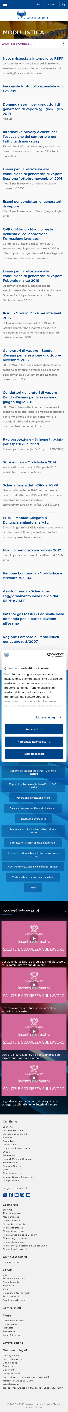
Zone (5, 1169)
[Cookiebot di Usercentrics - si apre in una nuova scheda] (48, 655)
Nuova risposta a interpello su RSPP (33, 58)
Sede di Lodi (10, 1155)
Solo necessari (34, 753)
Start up (7, 1209)
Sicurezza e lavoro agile (33, 818)
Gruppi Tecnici (11, 1180)
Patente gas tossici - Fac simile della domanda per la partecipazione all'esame (33, 618)
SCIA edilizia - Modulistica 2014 (29, 462)
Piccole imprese (12, 1213)
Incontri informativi (20, 911)
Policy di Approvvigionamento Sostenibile (26, 1377)
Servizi (7, 1269)
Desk (5, 1275)
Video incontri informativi (17, 1293)
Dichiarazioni (10, 1324)
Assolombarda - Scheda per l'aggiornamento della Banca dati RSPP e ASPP (31, 595)
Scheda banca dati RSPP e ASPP (30, 485)
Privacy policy (11, 1355)
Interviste (8, 1327)
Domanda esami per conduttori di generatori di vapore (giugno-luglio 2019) (33, 109)
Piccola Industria (12, 1173)
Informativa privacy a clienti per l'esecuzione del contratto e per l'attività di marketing (30, 136)
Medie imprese (11, 1217)
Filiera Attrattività (13, 1227)
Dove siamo (9, 1144)
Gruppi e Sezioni (12, 1166)
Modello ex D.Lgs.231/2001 (18, 1380)
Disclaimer (8, 1366)
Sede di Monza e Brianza (17, 1159)
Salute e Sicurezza (17, 43)
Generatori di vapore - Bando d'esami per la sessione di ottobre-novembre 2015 (32, 355)
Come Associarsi (15, 1256)
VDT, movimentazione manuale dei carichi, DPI (33, 866)
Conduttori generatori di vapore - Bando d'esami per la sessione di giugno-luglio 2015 (31, 397)
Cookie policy (10, 1362)
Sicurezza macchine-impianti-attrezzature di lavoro (33, 831)
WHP (33, 887)
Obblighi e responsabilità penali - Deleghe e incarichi (33, 772)
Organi (6, 1152)
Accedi (51, 4)
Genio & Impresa (12, 1335)
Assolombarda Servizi (15, 1300)
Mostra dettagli (46, 717)
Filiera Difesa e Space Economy (20, 1235)
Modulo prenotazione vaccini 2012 (32, 550)
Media (7, 1315)
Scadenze (8, 1285)
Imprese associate (13, 1130)
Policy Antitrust (11, 1373)
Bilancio (7, 1137)
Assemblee (9, 1141)
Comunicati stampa (14, 1320)
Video (6, 1289)
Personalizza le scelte (32, 741)
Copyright (8, 1370)
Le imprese (11, 1204)
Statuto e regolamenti (15, 1134)
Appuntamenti (11, 1282)
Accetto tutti (34, 729)
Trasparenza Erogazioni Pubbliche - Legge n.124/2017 (33, 1388)
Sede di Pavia (10, 1162)
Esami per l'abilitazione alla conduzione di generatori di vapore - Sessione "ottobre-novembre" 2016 (34, 173)
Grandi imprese (11, 1220)
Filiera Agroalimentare (15, 1224)
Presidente (9, 1331)
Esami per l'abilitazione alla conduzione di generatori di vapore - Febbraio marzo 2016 (34, 275)
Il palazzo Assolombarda (17, 1148)
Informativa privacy (14, 1359)
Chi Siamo (10, 1121)
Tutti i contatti (11, 1296)
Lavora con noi (13, 1342)
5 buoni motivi (11, 1262)
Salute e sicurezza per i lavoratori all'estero (33, 808)
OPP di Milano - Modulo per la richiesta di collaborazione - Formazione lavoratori (28, 233)
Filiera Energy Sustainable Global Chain (25, 1245)
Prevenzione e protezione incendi (33, 797)
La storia (8, 1127)
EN (38, 4)
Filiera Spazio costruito (16, 1249)
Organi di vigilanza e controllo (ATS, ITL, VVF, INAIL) (33, 786)
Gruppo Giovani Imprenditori (19, 1177)
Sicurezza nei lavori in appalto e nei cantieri (33, 842)
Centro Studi (12, 1307)
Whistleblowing (11, 1384)
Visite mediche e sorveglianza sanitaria (33, 877)
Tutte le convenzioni (14, 1278)
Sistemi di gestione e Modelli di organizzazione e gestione (33, 855)
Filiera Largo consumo (15, 1238)
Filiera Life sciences (14, 1242)
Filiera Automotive (13, 1231)
